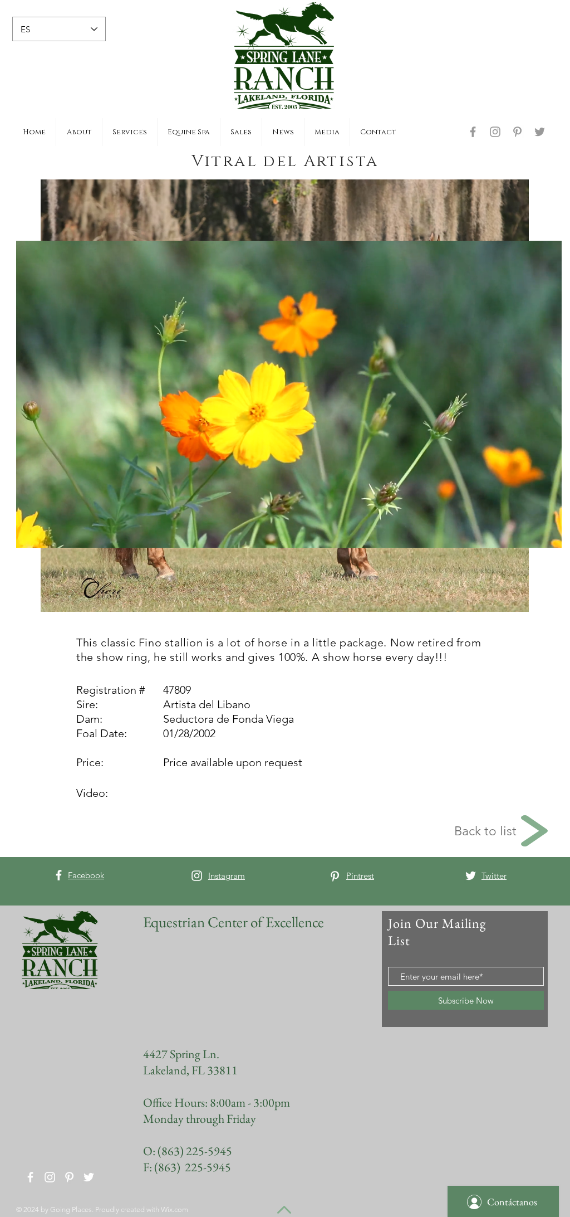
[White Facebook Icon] (59, 875)
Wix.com (174, 1209)
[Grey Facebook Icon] (473, 132)
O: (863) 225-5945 (187, 1151)
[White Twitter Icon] (471, 876)
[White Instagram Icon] (197, 876)
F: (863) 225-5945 (187, 1167)
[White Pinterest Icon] (335, 876)
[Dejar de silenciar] (49, 532)
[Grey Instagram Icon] (495, 132)
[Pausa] (30, 532)
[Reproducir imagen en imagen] (527, 532)
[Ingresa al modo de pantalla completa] (546, 532)
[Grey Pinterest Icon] (517, 132)
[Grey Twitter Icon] (540, 132)
